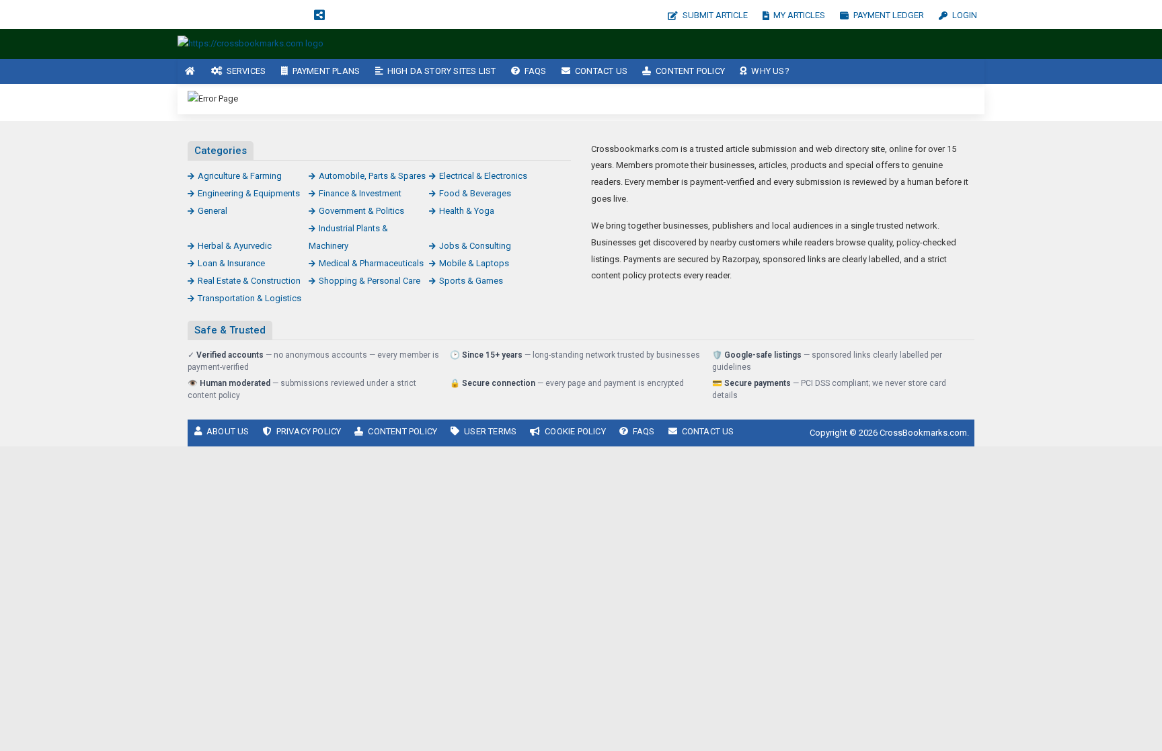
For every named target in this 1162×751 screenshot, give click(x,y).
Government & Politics (361, 211)
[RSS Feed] (319, 14)
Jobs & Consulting (475, 246)
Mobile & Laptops (474, 263)
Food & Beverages (475, 193)
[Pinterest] (252, 14)
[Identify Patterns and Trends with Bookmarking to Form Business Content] (250, 43)
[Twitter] (207, 14)
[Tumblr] (274, 14)
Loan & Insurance (231, 263)
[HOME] (190, 71)
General (212, 211)
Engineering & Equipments (249, 193)
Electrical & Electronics (483, 176)
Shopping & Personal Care (369, 281)
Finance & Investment (360, 193)
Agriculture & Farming (240, 176)
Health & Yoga (466, 211)
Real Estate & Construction (249, 281)
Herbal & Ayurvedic (235, 246)
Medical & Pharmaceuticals (371, 263)
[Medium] (296, 14)
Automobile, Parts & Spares (372, 176)
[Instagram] (230, 14)
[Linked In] (342, 14)
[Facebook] (185, 14)
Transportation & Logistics (249, 298)
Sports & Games (471, 281)
